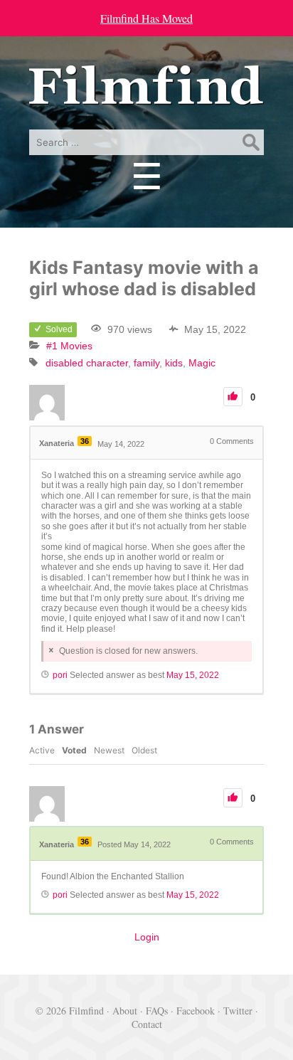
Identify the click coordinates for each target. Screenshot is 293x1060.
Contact (147, 1024)
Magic (201, 363)
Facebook (195, 1010)
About (124, 1010)
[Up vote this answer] (233, 797)
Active (42, 750)
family (146, 363)
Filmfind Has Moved (146, 18)
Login (146, 937)
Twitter (237, 1010)
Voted (74, 750)
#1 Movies (69, 345)
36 (84, 441)
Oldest (144, 750)
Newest (109, 750)
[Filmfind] (146, 94)
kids (174, 363)
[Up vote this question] (233, 396)
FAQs (157, 1010)
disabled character (87, 363)
